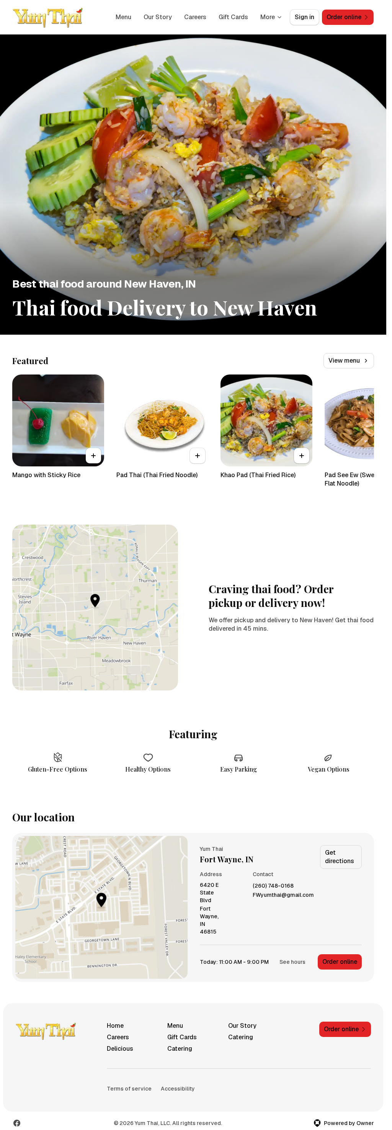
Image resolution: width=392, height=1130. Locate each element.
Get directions (339, 857)
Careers (195, 17)
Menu (123, 17)
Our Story (158, 17)
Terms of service (129, 1088)
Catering (240, 1037)
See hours (292, 961)
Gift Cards (233, 17)
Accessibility (178, 1088)
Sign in (304, 17)
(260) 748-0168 (273, 886)
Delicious (120, 1049)
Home (115, 1026)
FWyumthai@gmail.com (283, 895)
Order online (339, 962)
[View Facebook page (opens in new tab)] (16, 1123)
